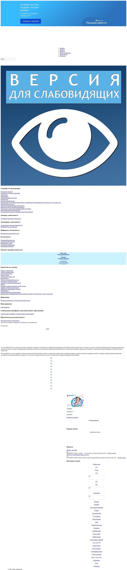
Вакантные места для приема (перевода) (12, 207)
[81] (63, 336)
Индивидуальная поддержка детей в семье (13, 286)
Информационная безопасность (10, 233)
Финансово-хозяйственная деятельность (12, 205)
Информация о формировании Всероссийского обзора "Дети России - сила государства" (27, 294)
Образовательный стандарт (9, 198)
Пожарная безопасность (8, 241)
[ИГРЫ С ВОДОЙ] (67, 452)
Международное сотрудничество (10, 210)
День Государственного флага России (78, 454)
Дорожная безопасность (8, 240)
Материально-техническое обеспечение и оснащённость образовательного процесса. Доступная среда (31, 202)
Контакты (63, 56)
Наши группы (5, 275)
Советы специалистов (7, 272)
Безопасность (5, 278)
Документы (4, 195)
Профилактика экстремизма (9, 227)
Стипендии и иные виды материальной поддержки (16, 209)
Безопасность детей (6, 243)
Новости (62, 49)
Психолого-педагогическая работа (11, 283)
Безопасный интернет (7, 246)
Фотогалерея (63, 54)
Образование (4, 196)
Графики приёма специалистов (10, 287)
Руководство (4, 199)
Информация (4, 291)
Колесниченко (63, 261)
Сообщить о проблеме (31, 21)
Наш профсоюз (5, 307)
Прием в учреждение (7, 270)
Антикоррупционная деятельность (11, 218)
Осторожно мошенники (8, 245)
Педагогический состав (8, 201)
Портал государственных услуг (10, 280)
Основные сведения (7, 191)
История (62, 51)
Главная (62, 48)
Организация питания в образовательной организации (17, 212)
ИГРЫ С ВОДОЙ (72, 450)
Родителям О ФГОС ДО (8, 277)
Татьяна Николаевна (63, 262)
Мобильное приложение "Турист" (11, 289)
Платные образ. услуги (7, 204)
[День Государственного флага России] (67, 456)
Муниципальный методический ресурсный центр (15, 300)
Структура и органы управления (10, 193)
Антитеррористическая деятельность (11, 225)
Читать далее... (112, 453)
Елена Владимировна (63, 258)
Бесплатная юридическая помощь (10, 292)
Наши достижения (65, 53)
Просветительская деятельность (10, 320)
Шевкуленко (63, 253)
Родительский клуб (6, 273)
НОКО (3, 284)
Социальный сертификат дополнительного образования (17, 314)
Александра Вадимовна (63, 254)
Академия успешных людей (9, 281)
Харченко (63, 257)
